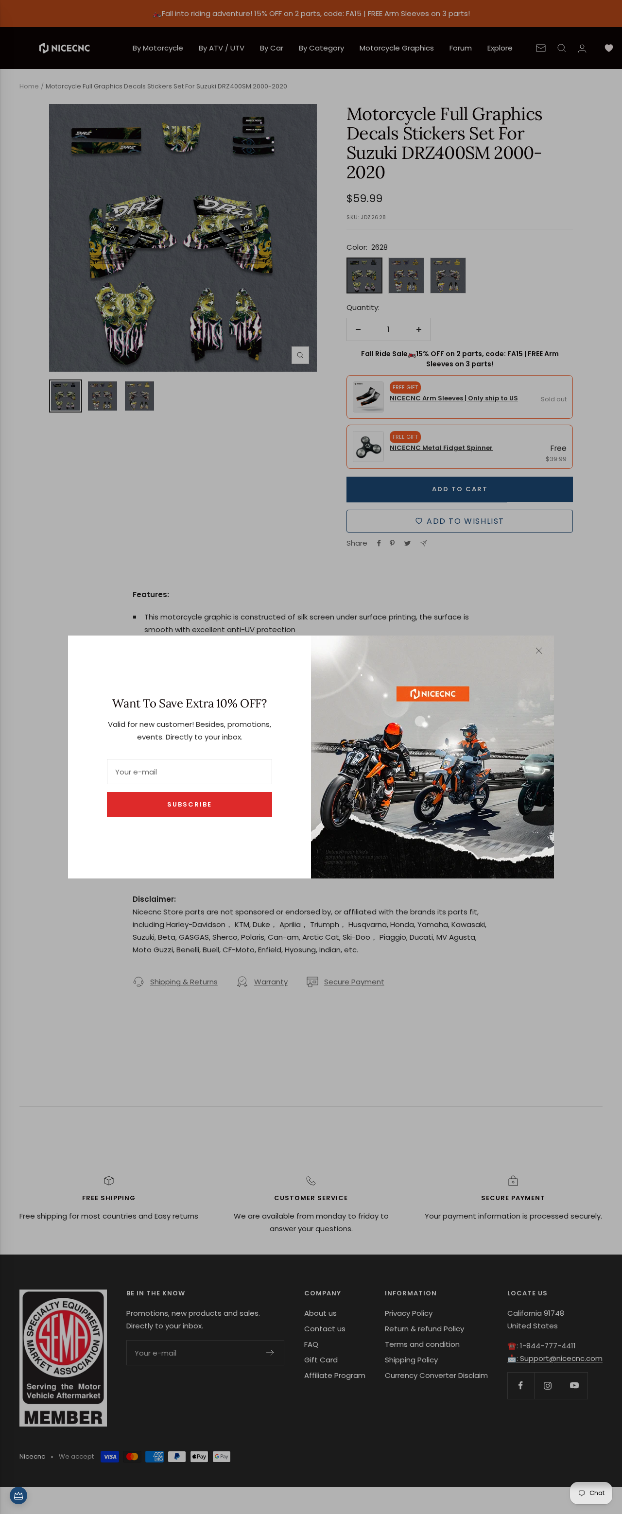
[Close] (539, 650)
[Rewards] (18, 1495)
